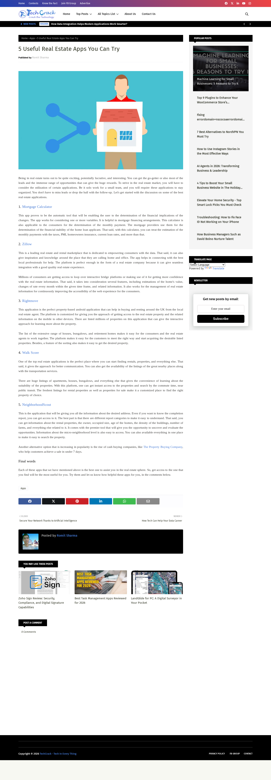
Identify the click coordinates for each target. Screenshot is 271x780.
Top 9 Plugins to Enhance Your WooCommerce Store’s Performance (217, 100)
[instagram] (250, 3)
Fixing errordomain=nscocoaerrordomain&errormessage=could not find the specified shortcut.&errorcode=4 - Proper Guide (220, 117)
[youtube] (244, 3)
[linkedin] (238, 3)
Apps (32, 38)
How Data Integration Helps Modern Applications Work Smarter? (89, 23)
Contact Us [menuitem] (149, 14)
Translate (218, 268)
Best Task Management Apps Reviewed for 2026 (100, 601)
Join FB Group (68, 3)
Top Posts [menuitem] (82, 14)
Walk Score (30, 353)
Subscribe (221, 318)
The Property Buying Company (162, 446)
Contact (248, 753)
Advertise (85, 3)
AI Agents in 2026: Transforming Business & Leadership (218, 168)
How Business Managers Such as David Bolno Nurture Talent (219, 236)
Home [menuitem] (66, 14)
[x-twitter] (232, 3)
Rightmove (30, 301)
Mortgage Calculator (37, 207)
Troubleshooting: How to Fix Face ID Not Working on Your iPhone (219, 219)
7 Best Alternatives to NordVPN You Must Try (220, 134)
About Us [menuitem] (130, 14)
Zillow (27, 244)
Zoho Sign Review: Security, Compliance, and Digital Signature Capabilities (41, 603)
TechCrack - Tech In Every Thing (58, 753)
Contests (33, 3)
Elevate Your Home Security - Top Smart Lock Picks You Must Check (219, 202)
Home (21, 3)
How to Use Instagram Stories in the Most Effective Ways (218, 151)
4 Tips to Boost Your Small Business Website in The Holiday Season (218, 185)
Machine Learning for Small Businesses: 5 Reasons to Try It (217, 81)
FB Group (235, 753)
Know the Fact (49, 3)
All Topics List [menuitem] (106, 14)
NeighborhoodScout (36, 405)
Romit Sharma (40, 57)
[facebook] (226, 3)
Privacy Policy (217, 753)
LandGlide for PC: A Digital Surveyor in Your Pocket (156, 601)
